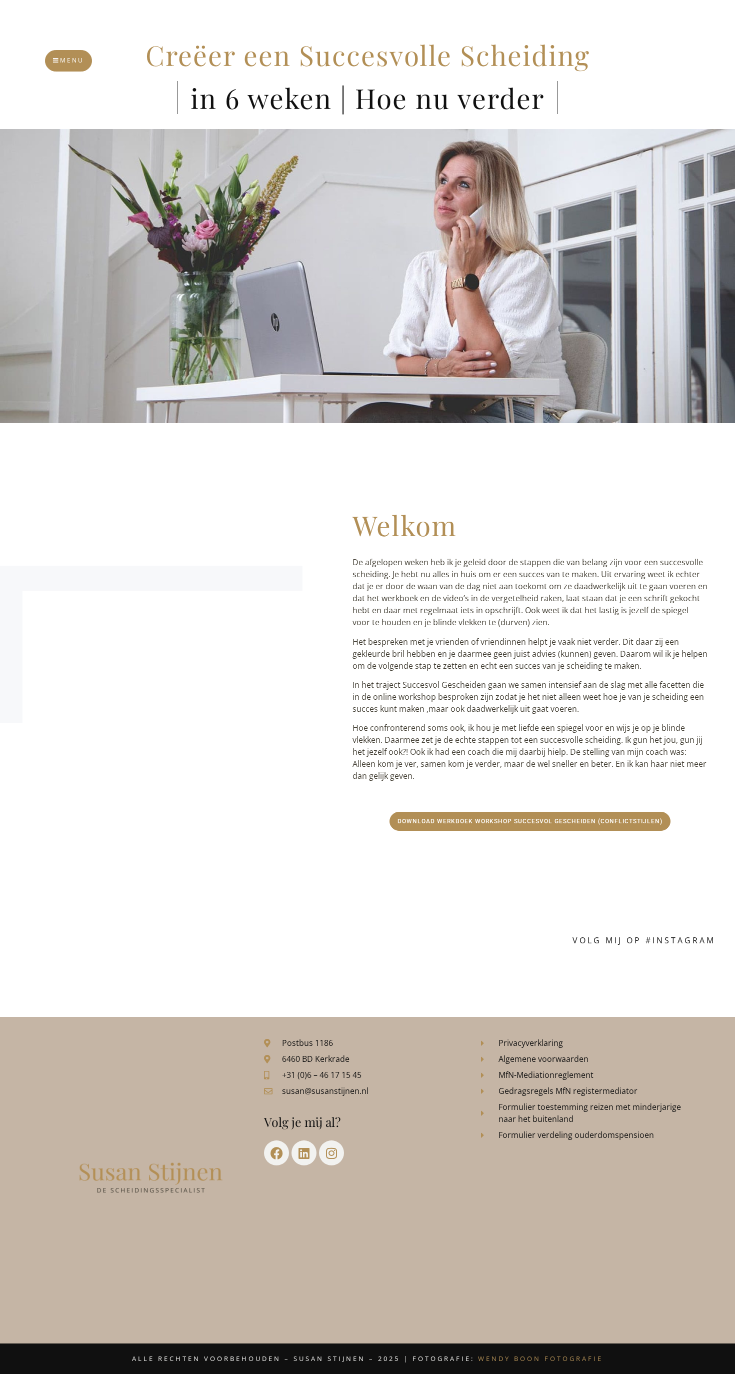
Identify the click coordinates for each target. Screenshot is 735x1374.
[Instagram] (331, 1152)
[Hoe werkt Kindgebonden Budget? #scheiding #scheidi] (498, 975)
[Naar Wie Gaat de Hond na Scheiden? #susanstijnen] (324, 975)
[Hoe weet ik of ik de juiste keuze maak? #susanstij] (672, 975)
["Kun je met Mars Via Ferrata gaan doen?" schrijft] (411, 975)
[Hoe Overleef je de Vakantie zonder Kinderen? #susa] (585, 975)
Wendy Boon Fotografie (540, 1358)
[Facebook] (276, 1152)
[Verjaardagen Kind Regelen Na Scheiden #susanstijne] (237, 975)
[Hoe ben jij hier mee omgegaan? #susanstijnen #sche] (63, 975)
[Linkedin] (304, 1152)
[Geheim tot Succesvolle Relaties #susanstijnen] (150, 975)
